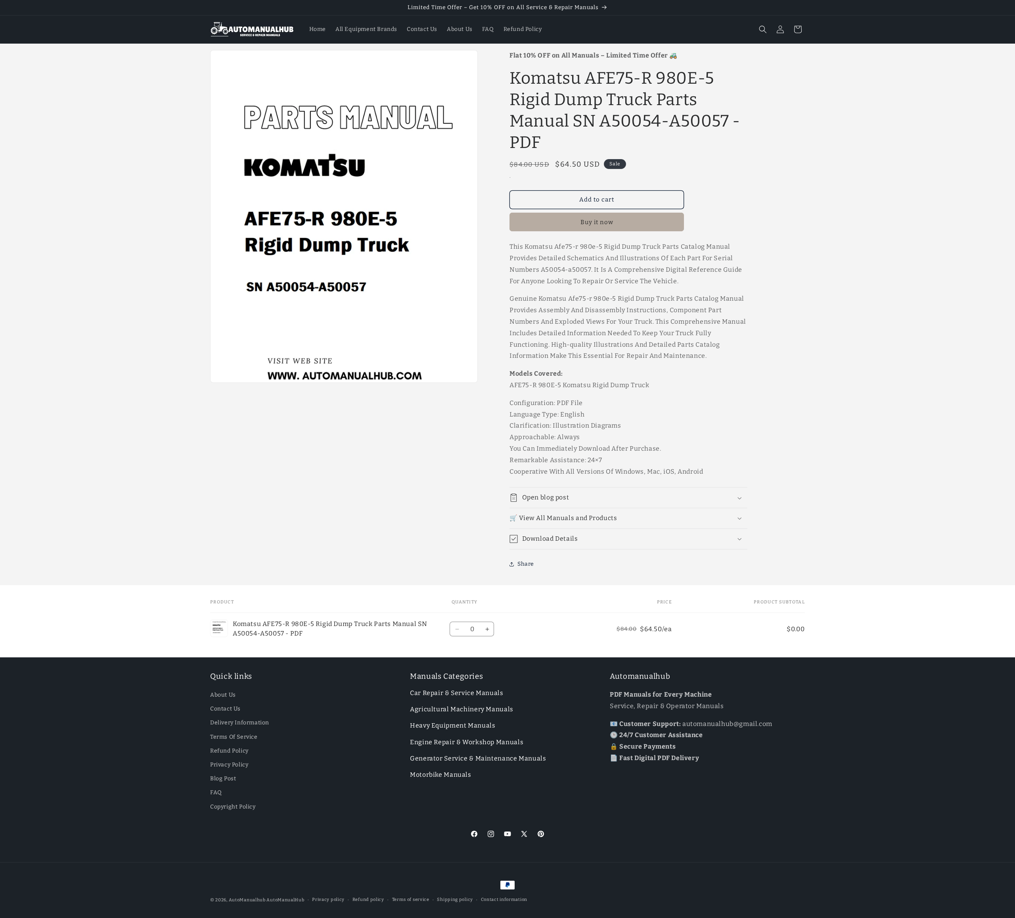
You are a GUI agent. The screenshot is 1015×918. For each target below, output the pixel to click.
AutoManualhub (247, 900)
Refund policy (368, 899)
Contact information (504, 899)
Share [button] (525, 564)
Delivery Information (239, 722)
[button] (763, 29)
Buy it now (596, 222)
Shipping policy (455, 899)
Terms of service (410, 899)
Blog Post (223, 778)
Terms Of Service (234, 737)
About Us (223, 694)
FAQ (216, 792)
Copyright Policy (233, 806)
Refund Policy (229, 750)
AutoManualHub (285, 900)
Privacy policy (328, 899)
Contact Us (225, 708)
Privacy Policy (229, 764)
